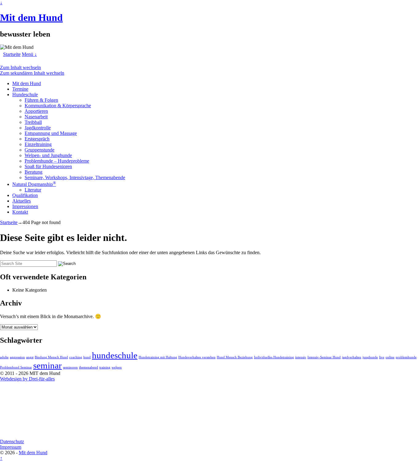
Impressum (10, 447)
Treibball (33, 122)
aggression (17, 357)
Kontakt (20, 212)
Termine (20, 89)
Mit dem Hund (31, 17)
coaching (75, 357)
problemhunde (406, 357)
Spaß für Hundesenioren (48, 166)
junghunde (370, 357)
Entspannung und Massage (51, 133)
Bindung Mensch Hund (51, 357)
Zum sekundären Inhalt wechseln (32, 73)
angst (30, 357)
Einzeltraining (38, 144)
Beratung (33, 172)
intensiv (300, 357)
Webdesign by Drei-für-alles (27, 378)
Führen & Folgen (41, 100)
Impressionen (25, 206)
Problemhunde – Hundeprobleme (57, 161)
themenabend (88, 367)
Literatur (33, 189)
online (390, 357)
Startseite (12, 54)
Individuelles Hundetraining (274, 357)
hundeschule (114, 355)
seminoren (70, 367)
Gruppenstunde (39, 149)
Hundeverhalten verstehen (197, 357)
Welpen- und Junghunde (48, 155)
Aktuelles (21, 200)
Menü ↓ (29, 54)
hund (87, 357)
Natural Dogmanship (34, 184)
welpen (117, 367)
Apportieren (36, 111)
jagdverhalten (351, 357)
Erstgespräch (37, 138)
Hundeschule (25, 94)
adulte (4, 357)
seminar (47, 365)
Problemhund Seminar (16, 367)
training (104, 367)
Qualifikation (25, 195)
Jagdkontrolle (38, 127)
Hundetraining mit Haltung (158, 357)
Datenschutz (12, 441)
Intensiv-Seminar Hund (324, 357)
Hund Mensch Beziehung (235, 357)
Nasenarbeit (36, 116)
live (381, 357)
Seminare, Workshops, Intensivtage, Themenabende (75, 177)
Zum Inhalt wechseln (20, 67)
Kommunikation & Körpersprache (58, 105)
